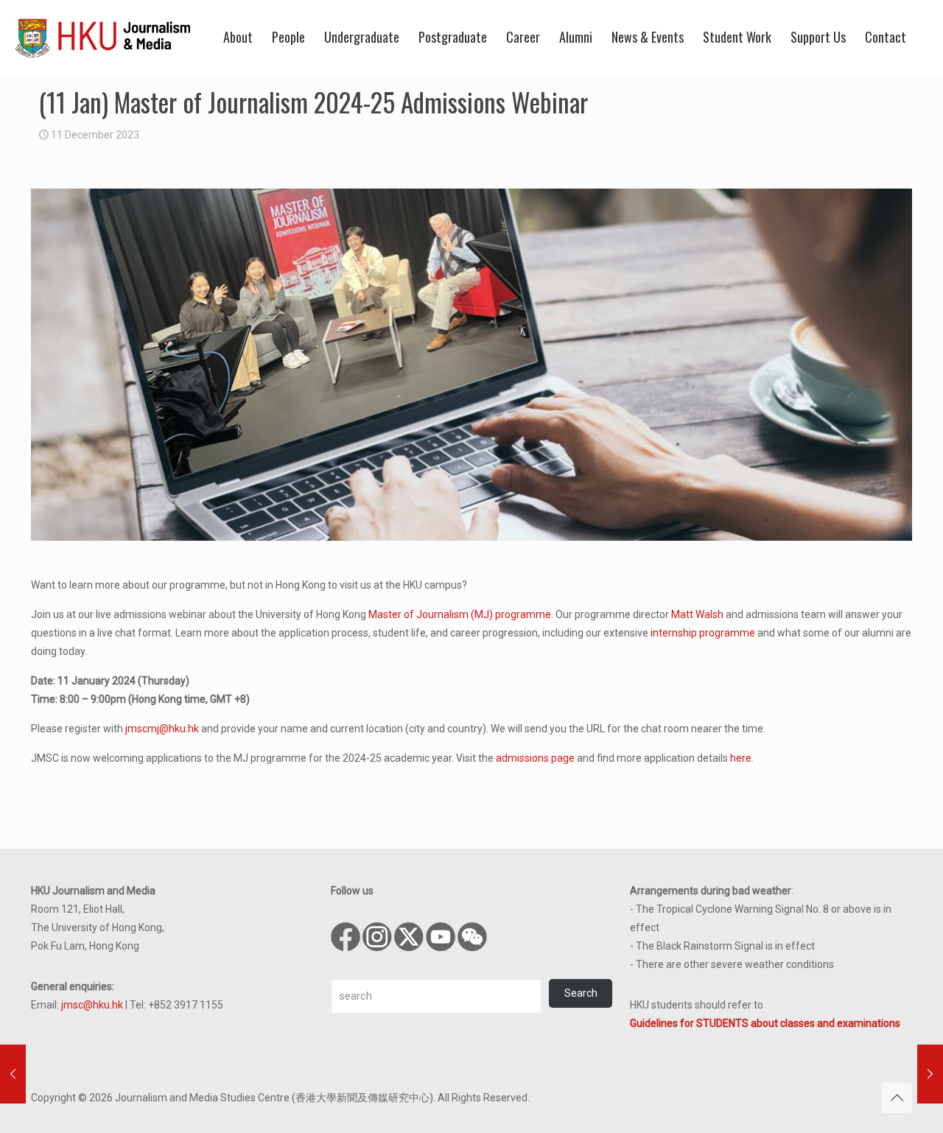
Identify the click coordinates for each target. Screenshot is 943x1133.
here (740, 758)
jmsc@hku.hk (92, 1005)
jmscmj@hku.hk (162, 728)
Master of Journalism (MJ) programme (459, 614)
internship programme (703, 633)
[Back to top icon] (896, 1097)
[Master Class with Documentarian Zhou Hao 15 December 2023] (930, 1074)
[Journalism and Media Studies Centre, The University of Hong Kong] (103, 37)
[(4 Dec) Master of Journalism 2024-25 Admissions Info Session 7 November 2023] (13, 1074)
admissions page (535, 758)
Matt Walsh (697, 614)
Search (580, 993)
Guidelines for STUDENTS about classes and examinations (765, 1023)
